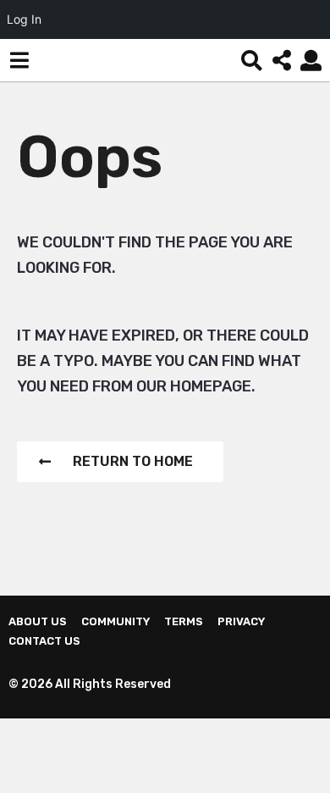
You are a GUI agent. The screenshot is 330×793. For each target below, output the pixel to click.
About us (37, 621)
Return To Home (133, 461)
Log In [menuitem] (24, 19)
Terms (183, 621)
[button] (19, 60)
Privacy (241, 621)
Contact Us (44, 641)
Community (115, 621)
